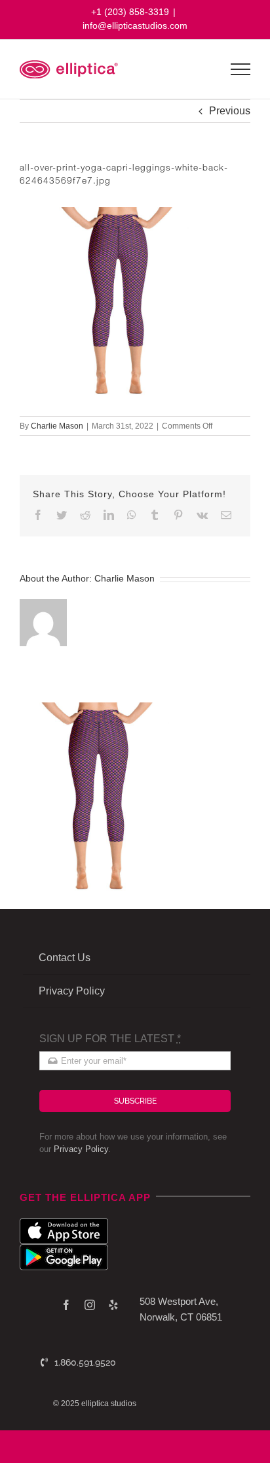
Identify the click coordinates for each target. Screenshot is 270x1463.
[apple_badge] (64, 1222)
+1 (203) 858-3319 (130, 12)
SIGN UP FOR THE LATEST (110, 1038)
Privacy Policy (81, 1149)
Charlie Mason (57, 426)
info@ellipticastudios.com (135, 25)
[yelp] (113, 1305)
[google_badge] (64, 1249)
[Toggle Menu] (240, 69)
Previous (229, 110)
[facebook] (66, 1305)
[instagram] (90, 1305)
